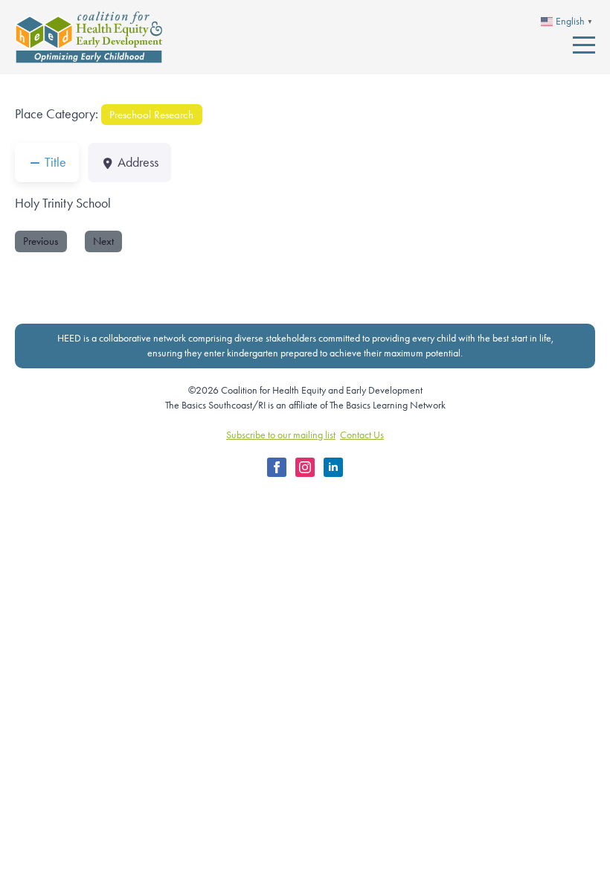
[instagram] (305, 467)
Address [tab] (138, 162)
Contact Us (362, 435)
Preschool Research (151, 114)
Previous (40, 241)
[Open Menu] (584, 44)
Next (103, 241)
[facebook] (276, 467)
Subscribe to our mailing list (281, 435)
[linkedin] (333, 467)
